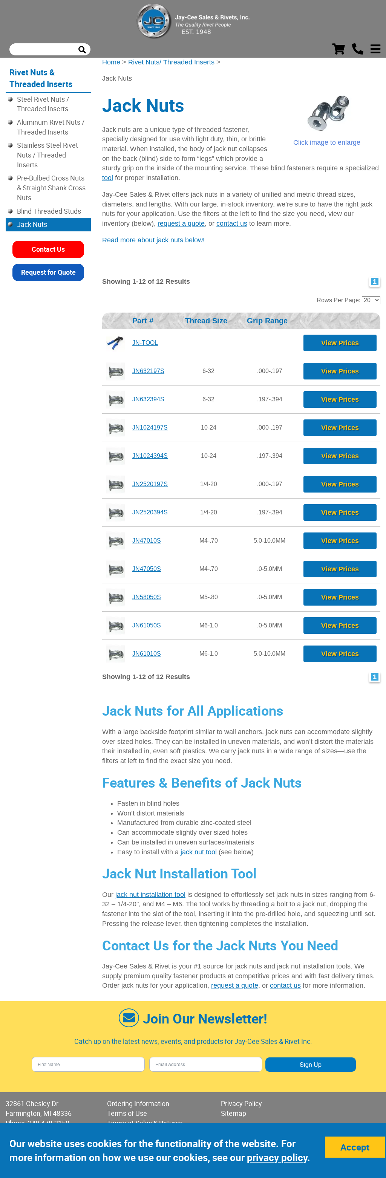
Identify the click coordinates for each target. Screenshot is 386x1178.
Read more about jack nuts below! (153, 240)
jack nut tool (199, 852)
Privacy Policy (241, 1103)
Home (111, 62)
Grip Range (269, 321)
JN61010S (146, 653)
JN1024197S (150, 427)
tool (107, 178)
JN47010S (146, 540)
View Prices (340, 343)
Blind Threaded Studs (49, 211)
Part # (145, 321)
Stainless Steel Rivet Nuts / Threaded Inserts (47, 155)
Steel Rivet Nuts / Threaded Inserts (43, 104)
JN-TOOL (145, 343)
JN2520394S (150, 512)
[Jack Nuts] (326, 114)
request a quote (181, 223)
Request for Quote (48, 272)
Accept (354, 1147)
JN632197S (148, 371)
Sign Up (311, 1064)
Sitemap (233, 1113)
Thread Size (208, 321)
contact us (231, 223)
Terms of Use (127, 1113)
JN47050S (146, 569)
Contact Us (48, 249)
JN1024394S (150, 456)
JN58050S (146, 597)
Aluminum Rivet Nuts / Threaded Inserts (50, 127)
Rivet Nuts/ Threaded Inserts (171, 62)
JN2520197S (150, 484)
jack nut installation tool (150, 894)
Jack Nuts (32, 224)
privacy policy (277, 1157)
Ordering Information (138, 1103)
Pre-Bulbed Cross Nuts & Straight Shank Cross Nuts (51, 187)
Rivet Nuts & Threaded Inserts (40, 78)
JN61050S (146, 625)
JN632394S (148, 399)
